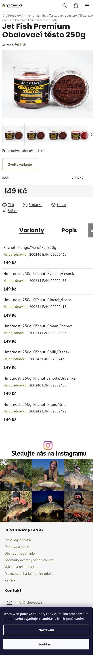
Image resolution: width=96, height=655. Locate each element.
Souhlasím (46, 644)
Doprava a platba (17, 546)
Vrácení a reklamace (19, 566)
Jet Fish (20, 44)
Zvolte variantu (20, 164)
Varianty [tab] (31, 230)
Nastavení (46, 630)
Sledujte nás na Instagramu (49, 453)
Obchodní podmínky (19, 553)
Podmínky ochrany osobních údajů (30, 560)
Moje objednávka (17, 540)
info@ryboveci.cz (29, 602)
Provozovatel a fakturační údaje (28, 573)
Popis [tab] (69, 230)
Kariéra (9, 580)
